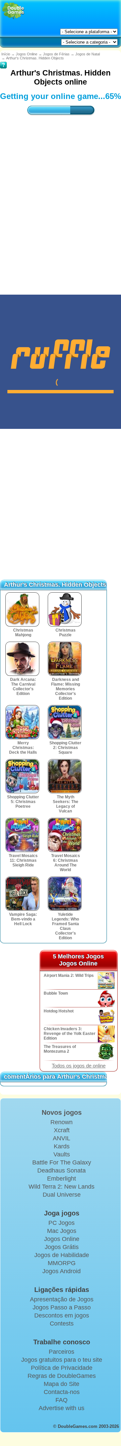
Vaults (61, 1154)
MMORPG (62, 1263)
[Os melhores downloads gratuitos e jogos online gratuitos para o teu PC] (13, 11)
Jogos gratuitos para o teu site (61, 1359)
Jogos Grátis (62, 1247)
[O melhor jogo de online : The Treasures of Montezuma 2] (105, 1051)
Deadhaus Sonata (61, 1170)
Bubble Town (56, 993)
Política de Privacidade (61, 1367)
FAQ (61, 1400)
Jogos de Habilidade (61, 1255)
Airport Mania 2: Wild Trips (69, 975)
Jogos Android (61, 1271)
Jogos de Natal (87, 54)
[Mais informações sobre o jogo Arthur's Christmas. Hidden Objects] (3, 60)
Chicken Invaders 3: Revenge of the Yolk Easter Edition (69, 1034)
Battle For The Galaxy (61, 1162)
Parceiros (61, 1351)
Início (5, 54)
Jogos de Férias (56, 54)
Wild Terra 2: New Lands (61, 1186)
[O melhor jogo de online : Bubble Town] (105, 998)
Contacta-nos (62, 1392)
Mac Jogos (61, 1231)
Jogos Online (26, 54)
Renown (61, 1122)
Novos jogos (62, 1112)
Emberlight (61, 1178)
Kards (62, 1146)
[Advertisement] (60, 198)
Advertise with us (61, 1408)
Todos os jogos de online (79, 1065)
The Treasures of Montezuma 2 (60, 1049)
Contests (62, 1323)
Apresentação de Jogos (61, 1299)
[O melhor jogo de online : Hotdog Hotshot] (105, 1016)
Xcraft (62, 1130)
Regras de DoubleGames (62, 1376)
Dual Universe (62, 1194)
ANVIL (61, 1138)
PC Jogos (61, 1222)
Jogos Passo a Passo (62, 1307)
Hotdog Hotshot (59, 1011)
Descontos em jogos (61, 1315)
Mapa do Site (61, 1384)
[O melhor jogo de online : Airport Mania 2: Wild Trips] (105, 980)
